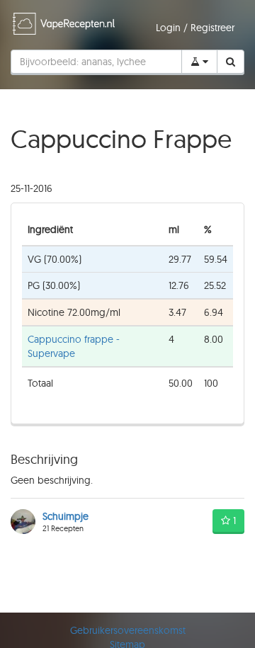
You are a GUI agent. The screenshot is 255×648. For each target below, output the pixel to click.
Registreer (212, 27)
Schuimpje (65, 516)
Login (169, 27)
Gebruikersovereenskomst (128, 630)
